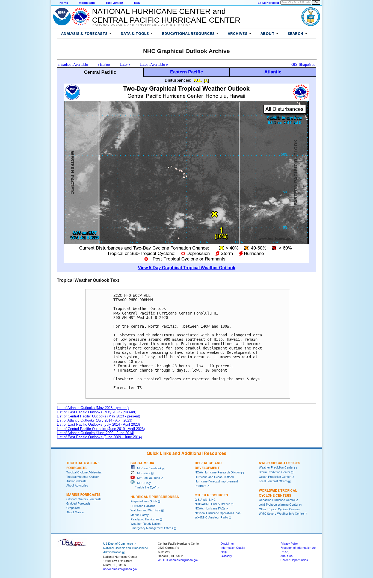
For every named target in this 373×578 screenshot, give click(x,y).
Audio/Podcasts (76, 481)
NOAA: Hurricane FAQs (210, 508)
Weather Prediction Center (276, 467)
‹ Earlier (104, 65)
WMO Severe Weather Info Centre (281, 513)
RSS (137, 2)
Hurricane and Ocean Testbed (214, 477)
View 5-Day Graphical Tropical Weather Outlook (186, 267)
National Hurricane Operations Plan (218, 513)
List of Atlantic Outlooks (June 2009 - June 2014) (95, 433)
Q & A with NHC (205, 499)
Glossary (226, 556)
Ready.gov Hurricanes (145, 519)
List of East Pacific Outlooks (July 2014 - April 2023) (98, 424)
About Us (286, 556)
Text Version (114, 2)
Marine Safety (140, 515)
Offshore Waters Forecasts (83, 499)
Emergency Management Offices (152, 528)
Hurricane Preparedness (155, 496)
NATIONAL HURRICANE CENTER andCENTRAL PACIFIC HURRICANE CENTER (166, 15)
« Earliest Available (73, 65)
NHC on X (142, 473)
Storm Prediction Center (274, 472)
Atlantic (272, 72)
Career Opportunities (294, 560)
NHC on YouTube (147, 478)
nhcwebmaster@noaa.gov (120, 569)
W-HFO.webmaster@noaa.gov (178, 560)
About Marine (75, 512)
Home (64, 2)
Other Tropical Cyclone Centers (279, 509)
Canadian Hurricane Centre (277, 500)
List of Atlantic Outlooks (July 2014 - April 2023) (94, 420)
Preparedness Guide (144, 501)
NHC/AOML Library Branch (212, 504)
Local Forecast (268, 2)
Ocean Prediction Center (275, 477)
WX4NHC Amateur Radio (211, 517)
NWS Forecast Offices (279, 462)
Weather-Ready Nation (146, 523)
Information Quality (233, 548)
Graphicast (73, 508)
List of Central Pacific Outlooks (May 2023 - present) (98, 416)
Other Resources (211, 495)
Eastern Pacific (186, 72)
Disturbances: (178, 80)
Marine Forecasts (83, 494)
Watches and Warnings (146, 510)
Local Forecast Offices (273, 481)
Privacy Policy (289, 543)
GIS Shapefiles (303, 65)
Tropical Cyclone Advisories (84, 472)
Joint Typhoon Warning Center (278, 504)
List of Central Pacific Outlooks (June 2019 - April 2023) (101, 429)
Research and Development (208, 465)
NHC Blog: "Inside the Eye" (143, 485)
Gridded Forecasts (78, 503)
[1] (206, 80)
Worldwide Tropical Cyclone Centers (278, 493)
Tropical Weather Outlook (82, 477)
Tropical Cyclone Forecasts (83, 465)
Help (224, 552)
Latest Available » (154, 65)
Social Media (142, 462)
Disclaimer (227, 543)
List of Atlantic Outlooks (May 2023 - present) (93, 408)
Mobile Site (87, 2)
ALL (198, 80)
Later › (125, 65)
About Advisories (77, 485)
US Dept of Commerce (118, 543)
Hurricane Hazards (143, 506)
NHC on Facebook (148, 468)
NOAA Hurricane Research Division (218, 472)
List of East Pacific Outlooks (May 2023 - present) (96, 412)
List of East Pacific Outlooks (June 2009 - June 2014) (99, 437)
